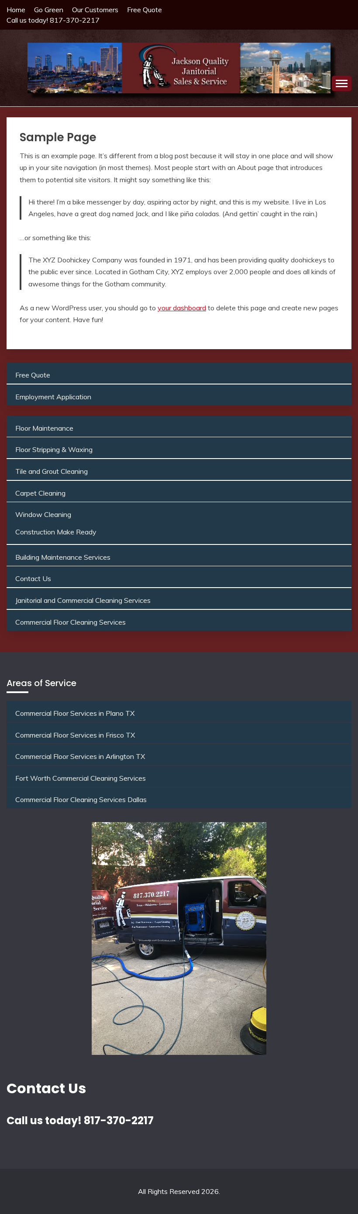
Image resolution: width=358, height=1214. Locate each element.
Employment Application (53, 396)
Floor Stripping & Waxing (54, 449)
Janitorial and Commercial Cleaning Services (83, 600)
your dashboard (182, 307)
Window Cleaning (43, 514)
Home (16, 9)
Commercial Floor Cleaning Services (70, 622)
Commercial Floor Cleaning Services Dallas (81, 799)
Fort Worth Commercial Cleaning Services (80, 778)
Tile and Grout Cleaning (51, 471)
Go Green (48, 9)
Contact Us (33, 578)
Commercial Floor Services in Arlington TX (80, 756)
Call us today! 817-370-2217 (53, 20)
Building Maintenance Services (62, 557)
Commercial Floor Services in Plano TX (74, 713)
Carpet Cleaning (40, 493)
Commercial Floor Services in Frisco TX (75, 735)
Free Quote (144, 9)
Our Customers (95, 9)
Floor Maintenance (44, 428)
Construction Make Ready (55, 531)
